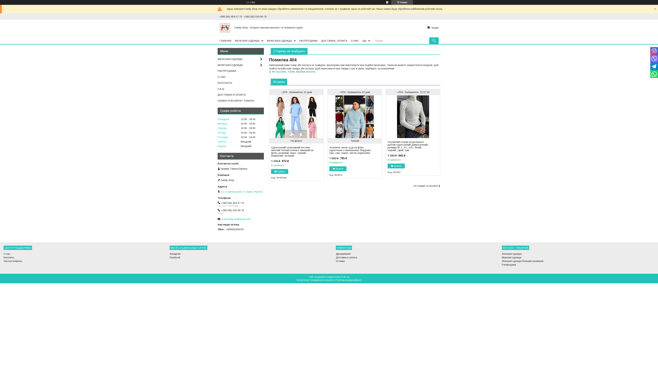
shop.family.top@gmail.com (235, 219)
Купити (281, 171)
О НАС (355, 40)
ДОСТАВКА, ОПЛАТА (334, 40)
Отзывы (340, 261)
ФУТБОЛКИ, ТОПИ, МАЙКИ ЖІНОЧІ (293, 71)
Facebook (175, 257)
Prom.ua (345, 277)
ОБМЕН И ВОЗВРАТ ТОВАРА (236, 100)
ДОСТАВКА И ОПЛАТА (232, 94)
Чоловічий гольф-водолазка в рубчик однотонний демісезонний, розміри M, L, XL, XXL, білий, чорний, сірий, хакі (408, 146)
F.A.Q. (221, 88)
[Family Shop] (224, 27)
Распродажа (509, 264)
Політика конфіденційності (349, 280)
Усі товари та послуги (425, 185)
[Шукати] (434, 40)
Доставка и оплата (346, 257)
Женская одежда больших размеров (523, 261)
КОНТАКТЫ (225, 82)
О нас (7, 253)
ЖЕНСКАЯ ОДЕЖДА (247, 40)
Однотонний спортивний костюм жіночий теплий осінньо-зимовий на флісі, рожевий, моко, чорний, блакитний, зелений (292, 151)
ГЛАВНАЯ (225, 40)
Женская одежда (512, 253)
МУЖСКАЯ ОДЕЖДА (279, 40)
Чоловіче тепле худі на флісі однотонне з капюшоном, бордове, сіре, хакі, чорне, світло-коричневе (350, 150)
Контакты (9, 257)
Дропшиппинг (343, 253)
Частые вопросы (13, 261)
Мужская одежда (511, 257)
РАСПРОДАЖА (308, 40)
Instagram (175, 253)
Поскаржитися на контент (322, 280)
